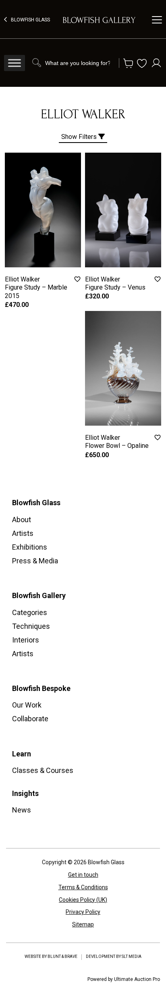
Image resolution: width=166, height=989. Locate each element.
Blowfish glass (30, 20)
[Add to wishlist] (77, 279)
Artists (22, 533)
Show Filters (79, 137)
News (21, 810)
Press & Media (35, 560)
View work (43, 217)
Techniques (31, 626)
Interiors (25, 640)
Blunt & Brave (62, 956)
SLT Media (131, 956)
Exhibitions (29, 547)
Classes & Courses (42, 770)
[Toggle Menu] (14, 63)
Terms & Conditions (83, 887)
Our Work (27, 705)
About (21, 519)
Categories (29, 612)
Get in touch (83, 874)
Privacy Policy (83, 912)
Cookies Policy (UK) (83, 900)
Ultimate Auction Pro (137, 979)
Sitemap (83, 924)
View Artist (43, 235)
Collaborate (30, 718)
